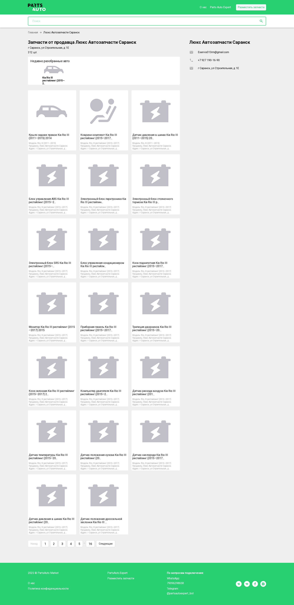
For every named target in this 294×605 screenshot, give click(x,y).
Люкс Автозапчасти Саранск (53, 146)
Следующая (105, 543)
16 (90, 544)
